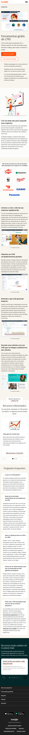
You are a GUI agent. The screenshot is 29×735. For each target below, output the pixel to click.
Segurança (21, 728)
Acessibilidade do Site (9, 731)
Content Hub (4, 6)
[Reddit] (22, 708)
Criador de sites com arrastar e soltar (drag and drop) (14, 662)
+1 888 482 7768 (14, 400)
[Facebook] (5, 708)
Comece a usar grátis (8, 54)
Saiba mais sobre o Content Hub (14, 453)
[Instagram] (8, 708)
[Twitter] (15, 708)
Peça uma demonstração (9, 59)
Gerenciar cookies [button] (21, 731)
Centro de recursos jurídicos (14, 725)
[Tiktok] (26, 708)
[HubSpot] (4, 2)
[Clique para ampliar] (14, 104)
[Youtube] (12, 708)
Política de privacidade (10, 728)
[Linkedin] (19, 708)
